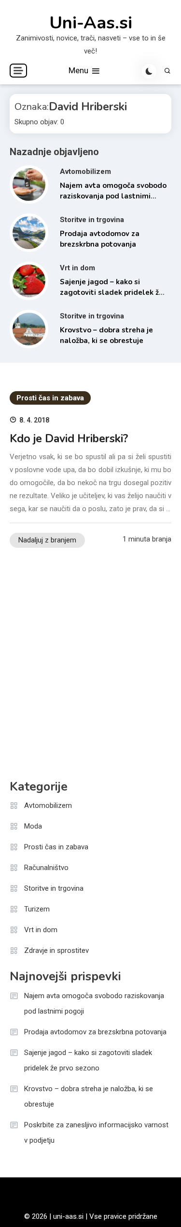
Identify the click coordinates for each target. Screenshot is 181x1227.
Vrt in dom (77, 268)
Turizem (37, 909)
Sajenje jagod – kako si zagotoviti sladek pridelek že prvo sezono (111, 292)
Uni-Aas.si (90, 23)
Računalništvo (46, 867)
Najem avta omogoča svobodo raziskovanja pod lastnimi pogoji (113, 196)
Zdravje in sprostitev (56, 950)
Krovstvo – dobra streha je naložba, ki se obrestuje (88, 1096)
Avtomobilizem (85, 171)
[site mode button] (149, 71)
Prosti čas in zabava (50, 398)
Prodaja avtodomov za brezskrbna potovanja (95, 1032)
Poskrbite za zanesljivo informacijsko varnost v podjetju (96, 1133)
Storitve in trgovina (92, 219)
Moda (33, 826)
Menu (79, 70)
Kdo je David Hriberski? (69, 438)
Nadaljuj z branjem (47, 540)
